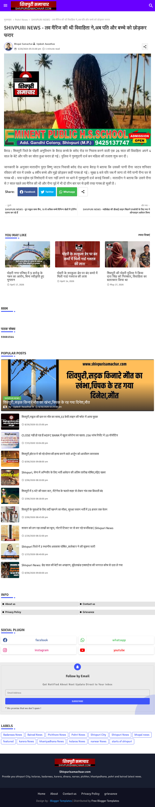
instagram (42, 650)
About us (10, 604)
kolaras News (77, 741)
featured (8, 741)
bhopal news (141, 734)
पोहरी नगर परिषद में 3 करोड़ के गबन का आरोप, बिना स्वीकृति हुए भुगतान (25, 276)
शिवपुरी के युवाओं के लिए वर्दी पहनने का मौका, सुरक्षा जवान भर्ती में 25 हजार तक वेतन (64, 509)
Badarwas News (12, 734)
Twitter (49, 191)
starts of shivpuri (122, 741)
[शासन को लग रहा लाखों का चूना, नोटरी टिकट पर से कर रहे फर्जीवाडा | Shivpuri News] (10, 533)
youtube (119, 650)
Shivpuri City (98, 734)
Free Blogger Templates (105, 801)
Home (41, 794)
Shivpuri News (120, 734)
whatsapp (119, 640)
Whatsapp (69, 191)
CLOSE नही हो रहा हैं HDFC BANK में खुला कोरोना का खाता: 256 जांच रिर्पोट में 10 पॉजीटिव (70, 435)
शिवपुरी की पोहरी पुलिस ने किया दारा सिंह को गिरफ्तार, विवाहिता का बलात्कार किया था (127, 276)
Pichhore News (57, 734)
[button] (151, 6)
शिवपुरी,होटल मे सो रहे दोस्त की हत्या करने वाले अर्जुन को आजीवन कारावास (60, 454)
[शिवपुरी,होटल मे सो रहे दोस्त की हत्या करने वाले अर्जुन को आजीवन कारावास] (10, 459)
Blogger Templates (61, 801)
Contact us (69, 794)
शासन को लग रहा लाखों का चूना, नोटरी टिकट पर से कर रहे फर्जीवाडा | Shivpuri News (67, 528)
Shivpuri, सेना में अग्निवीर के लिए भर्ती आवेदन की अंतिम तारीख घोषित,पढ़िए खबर (64, 472)
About (54, 794)
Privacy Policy (13, 612)
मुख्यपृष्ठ (8, 19)
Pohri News (21, 19)
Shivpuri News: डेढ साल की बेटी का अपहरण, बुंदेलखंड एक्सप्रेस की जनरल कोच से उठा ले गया (72, 565)
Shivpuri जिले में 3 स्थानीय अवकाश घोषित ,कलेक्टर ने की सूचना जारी (58, 546)
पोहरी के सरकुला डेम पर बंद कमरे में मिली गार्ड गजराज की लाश (77, 274)
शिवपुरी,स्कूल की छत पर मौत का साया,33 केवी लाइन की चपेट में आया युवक (60, 417)
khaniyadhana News (51, 741)
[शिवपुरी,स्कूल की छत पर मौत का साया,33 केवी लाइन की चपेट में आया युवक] (10, 422)
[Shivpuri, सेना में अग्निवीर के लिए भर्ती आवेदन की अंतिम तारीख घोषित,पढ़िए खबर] (10, 477)
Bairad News (34, 734)
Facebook (29, 191)
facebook (42, 640)
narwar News (98, 741)
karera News (26, 741)
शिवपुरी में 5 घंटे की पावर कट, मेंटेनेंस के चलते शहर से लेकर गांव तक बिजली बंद (62, 491)
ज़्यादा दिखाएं (144, 235)
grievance (110, 794)
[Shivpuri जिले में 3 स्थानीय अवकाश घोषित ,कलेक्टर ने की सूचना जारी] (10, 551)
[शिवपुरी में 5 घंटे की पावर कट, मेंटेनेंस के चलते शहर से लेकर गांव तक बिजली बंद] (10, 496)
